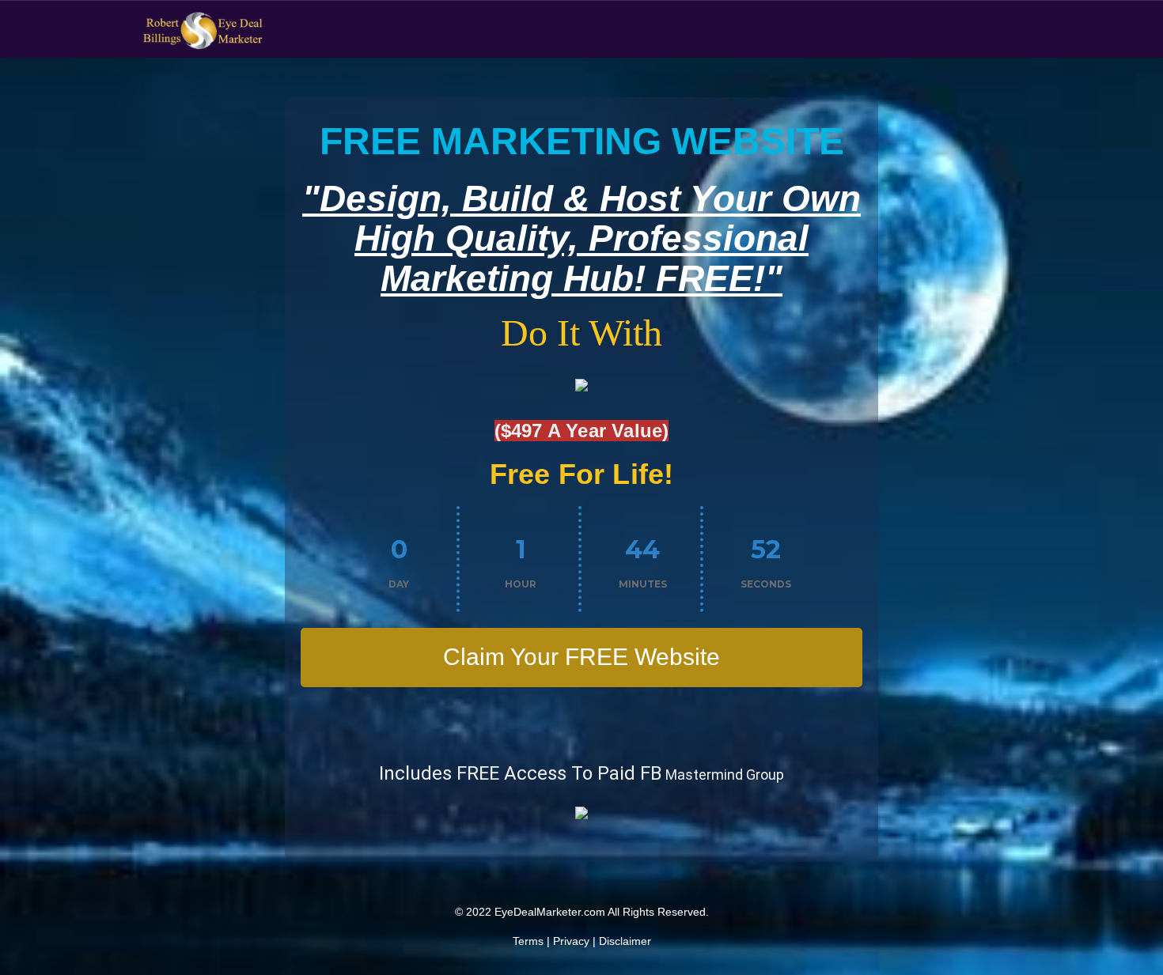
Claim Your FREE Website (581, 657)
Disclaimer (625, 941)
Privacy (571, 941)
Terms (528, 941)
